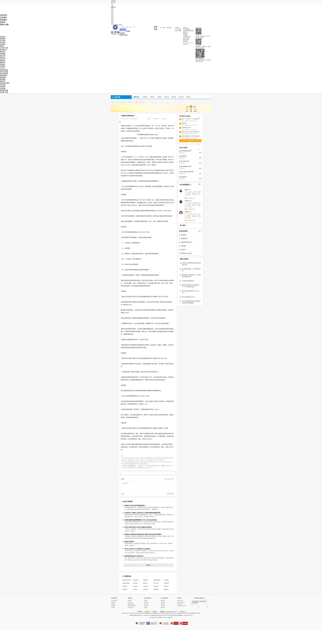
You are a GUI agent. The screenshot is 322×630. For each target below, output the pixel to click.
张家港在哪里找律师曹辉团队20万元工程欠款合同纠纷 (141, 520)
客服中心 (185, 32)
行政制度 (145, 586)
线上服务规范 (147, 598)
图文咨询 (146, 603)
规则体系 (113, 603)
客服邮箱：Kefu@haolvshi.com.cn (168, 611)
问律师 (145, 600)
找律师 (163, 465)
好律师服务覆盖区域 (199, 598)
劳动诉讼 (163, 605)
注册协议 (130, 600)
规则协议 (130, 598)
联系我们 (185, 33)
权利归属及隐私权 (132, 605)
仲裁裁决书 (184, 238)
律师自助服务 (126, 583)
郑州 (112, 15)
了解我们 (185, 35)
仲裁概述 (145, 97)
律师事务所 (136, 580)
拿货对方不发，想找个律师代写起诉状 (192, 131)
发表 (170, 493)
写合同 (167, 465)
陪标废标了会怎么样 (186, 253)
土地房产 (135, 589)
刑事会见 (163, 603)
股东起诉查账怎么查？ (188, 297)
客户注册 (162, 27)
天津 (112, 14)
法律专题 (117, 97)
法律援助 (166, 580)
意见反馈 (185, 44)
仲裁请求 (183, 246)
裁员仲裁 (183, 235)
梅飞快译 (182, 611)
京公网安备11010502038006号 (183, 613)
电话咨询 (146, 602)
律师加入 (179, 598)
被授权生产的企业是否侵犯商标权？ (135, 505)
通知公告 (147, 611)
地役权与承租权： (130, 541)
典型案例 (173, 97)
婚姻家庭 (156, 589)
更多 (112, 23)
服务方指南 (186, 39)
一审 (139, 138)
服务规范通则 (131, 603)
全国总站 (113, 0)
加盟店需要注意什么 (186, 242)
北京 (112, 3)
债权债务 (156, 586)
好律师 (112, 102)
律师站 (120, 25)
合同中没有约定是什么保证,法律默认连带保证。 (139, 527)
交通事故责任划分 (186, 127)
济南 (112, 17)
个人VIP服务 (178, 29)
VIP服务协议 (130, 607)
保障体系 (113, 605)
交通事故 (148, 138)
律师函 (145, 607)
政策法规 (181, 97)
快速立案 (163, 602)
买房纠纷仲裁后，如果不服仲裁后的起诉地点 (192, 136)
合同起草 (146, 605)
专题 (117, 102)
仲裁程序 (152, 97)
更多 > (200, 231)
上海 (112, 5)
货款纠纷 (184, 123)
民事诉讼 (133, 125)
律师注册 (169, 27)
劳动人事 (156, 583)
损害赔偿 (166, 589)
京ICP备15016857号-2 (134, 613)
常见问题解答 (186, 29)
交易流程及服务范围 (188, 30)
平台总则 (130, 602)
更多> (199, 184)
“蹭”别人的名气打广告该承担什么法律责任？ (138, 549)
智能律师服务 (157, 580)
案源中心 (145, 583)
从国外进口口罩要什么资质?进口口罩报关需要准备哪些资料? (143, 512)
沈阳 (112, 20)
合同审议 (135, 583)
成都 (112, 21)
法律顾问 (145, 580)
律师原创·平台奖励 (181, 605)
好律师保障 (114, 598)
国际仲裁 (166, 97)
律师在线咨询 (131, 465)
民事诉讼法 (135, 157)
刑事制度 (125, 589)
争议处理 (113, 607)
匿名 (123, 494)
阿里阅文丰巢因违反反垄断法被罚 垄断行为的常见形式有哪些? (143, 534)
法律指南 (188, 97)
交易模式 (113, 602)
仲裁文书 (183, 249)
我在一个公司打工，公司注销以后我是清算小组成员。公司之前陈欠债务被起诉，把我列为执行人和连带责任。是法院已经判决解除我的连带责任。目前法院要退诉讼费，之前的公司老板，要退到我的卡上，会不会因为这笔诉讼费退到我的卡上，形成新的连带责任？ (192, 119)
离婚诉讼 (163, 607)
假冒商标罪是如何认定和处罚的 (134, 556)
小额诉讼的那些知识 (188, 281)
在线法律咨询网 (127, 580)
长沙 (112, 18)
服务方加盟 (186, 38)
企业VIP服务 (178, 30)
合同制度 (166, 583)
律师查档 (163, 600)
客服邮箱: (185, 41)
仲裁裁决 (159, 97)
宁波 (112, 12)
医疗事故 (135, 586)
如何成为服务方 (187, 36)
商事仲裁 (123, 102)
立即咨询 (190, 140)
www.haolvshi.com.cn (147, 467)
